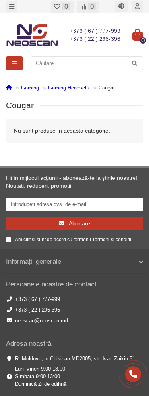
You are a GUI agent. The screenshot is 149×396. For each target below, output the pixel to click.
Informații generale (33, 261)
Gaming (30, 88)
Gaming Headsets (68, 88)
